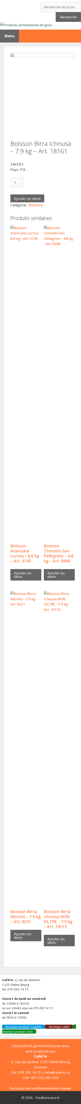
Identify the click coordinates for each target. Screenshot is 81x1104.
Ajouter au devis (27, 198)
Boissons (36, 205)
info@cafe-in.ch (57, 1072)
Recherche (68, 17)
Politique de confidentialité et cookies (40, 1088)
